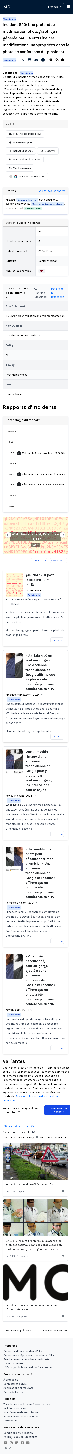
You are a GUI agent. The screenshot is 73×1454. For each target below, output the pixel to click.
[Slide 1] (27, 549)
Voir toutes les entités (52, 191)
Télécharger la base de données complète (28, 1367)
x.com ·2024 (33, 590)
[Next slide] (62, 535)
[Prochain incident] (63, 60)
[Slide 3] (35, 549)
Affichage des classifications (20, 1416)
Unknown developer (27, 200)
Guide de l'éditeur (14, 1392)
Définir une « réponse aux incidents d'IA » (28, 1355)
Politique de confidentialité (20, 1437)
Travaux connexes (14, 1363)
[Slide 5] (44, 549)
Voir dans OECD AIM (29, 176)
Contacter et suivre (15, 1383)
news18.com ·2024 (17, 1009)
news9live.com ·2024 (19, 795)
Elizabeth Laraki (33, 208)
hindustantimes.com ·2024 (22, 694)
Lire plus (55, 640)
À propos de (10, 1379)
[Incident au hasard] (57, 60)
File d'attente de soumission (21, 1412)
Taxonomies (10, 1420)
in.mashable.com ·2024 (20, 902)
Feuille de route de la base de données (27, 1359)
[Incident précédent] (51, 60)
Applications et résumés (18, 1387)
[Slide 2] (31, 549)
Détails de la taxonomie (57, 292)
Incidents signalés (14, 1408)
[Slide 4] (40, 549)
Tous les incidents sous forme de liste (26, 1404)
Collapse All (56, 560)
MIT (41, 271)
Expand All (37, 560)
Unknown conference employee (47, 204)
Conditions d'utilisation (18, 1432)
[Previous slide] (8, 535)
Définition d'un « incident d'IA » (22, 1351)
